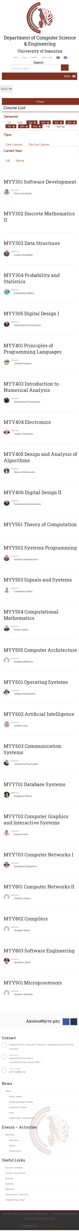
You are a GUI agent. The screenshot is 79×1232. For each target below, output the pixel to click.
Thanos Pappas (49, 1225)
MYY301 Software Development (40, 182)
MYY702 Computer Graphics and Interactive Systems (36, 819)
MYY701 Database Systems (34, 784)
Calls (11, 1112)
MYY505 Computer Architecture (40, 650)
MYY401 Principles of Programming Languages (33, 348)
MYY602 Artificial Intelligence (39, 714)
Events (12, 1145)
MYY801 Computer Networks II (39, 886)
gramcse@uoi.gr (17, 1071)
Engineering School (15, 1199)
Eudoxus (9, 1183)
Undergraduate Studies (21, 1101)
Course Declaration (15, 1172)
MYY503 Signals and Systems (38, 579)
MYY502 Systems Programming (40, 547)
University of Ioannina (16, 1194)
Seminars (14, 1140)
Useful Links (47, 57)
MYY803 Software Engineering (39, 950)
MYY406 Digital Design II (32, 492)
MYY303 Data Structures (32, 243)
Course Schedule (14, 1167)
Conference (15, 1150)
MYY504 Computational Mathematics (31, 615)
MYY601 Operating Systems (36, 682)
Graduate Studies (18, 1107)
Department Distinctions (21, 1117)
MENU (5, 89)
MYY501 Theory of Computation (40, 524)
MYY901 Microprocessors (33, 982)
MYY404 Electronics (27, 422)
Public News (15, 1096)
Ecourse (9, 1178)
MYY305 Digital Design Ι (31, 313)
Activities (10, 1134)
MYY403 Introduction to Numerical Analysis (31, 387)
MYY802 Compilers (26, 918)
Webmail (9, 1188)
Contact (34, 57)
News (8, 1090)
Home (15, 57)
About (24, 57)
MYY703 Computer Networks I (38, 854)
